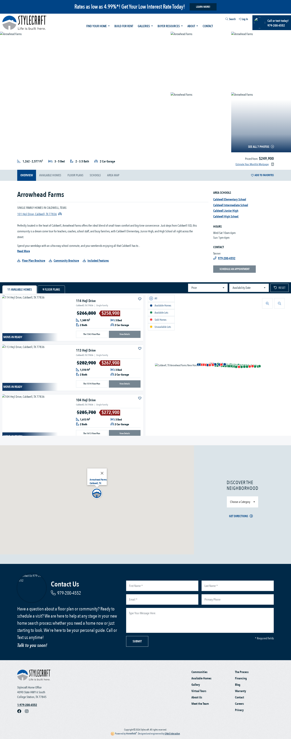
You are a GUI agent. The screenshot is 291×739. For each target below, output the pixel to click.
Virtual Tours (198, 691)
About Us (196, 697)
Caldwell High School (226, 216)
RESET (282, 288)
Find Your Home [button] (96, 26)
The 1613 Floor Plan (91, 433)
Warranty (240, 691)
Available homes (50, 175)
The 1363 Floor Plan (91, 334)
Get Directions (238, 516)
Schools (95, 175)
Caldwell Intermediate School (230, 205)
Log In (245, 19)
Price (194, 288)
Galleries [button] (144, 26)
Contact (208, 26)
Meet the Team (200, 704)
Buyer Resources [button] (169, 26)
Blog (237, 685)
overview (26, 175)
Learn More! (203, 7)
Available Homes (201, 678)
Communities (199, 672)
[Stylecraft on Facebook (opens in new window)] (21, 711)
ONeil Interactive (172, 733)
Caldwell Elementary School (229, 199)
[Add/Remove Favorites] (140, 299)
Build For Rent (123, 26)
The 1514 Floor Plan (91, 383)
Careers (239, 704)
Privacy (239, 710)
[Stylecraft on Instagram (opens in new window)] (28, 711)
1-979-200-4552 (27, 705)
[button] (198, 364)
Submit (137, 641)
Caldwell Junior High (225, 211)
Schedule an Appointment (234, 269)
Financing (241, 678)
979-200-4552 (69, 593)
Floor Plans (75, 175)
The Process (242, 672)
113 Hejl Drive (86, 350)
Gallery (195, 685)
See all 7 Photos (258, 147)
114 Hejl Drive (86, 300)
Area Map (113, 175)
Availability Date (242, 288)
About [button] (191, 26)
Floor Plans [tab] (51, 289)
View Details (125, 334)
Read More (23, 251)
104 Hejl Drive (86, 400)
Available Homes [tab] (19, 289)
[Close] (102, 473)
